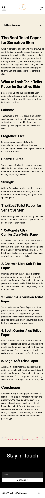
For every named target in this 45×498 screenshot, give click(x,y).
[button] (40, 25)
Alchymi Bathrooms (18, 493)
